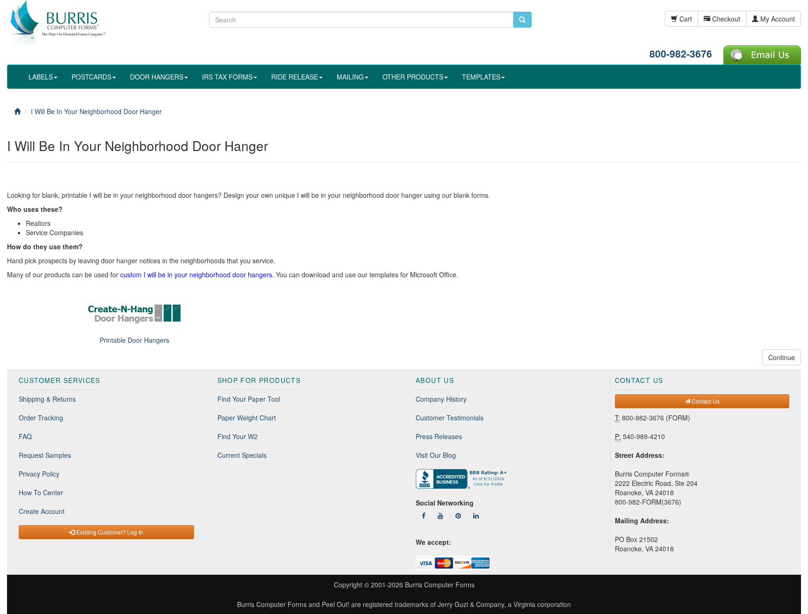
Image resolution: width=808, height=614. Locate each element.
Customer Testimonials (449, 417)
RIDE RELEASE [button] (294, 76)
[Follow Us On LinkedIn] (476, 515)
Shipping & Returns (47, 399)
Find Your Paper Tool (248, 399)
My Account (776, 18)
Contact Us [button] (705, 401)
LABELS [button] (41, 76)
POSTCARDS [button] (91, 76)
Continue (781, 357)
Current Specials (242, 455)
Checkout (725, 18)
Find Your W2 (237, 436)
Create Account (42, 511)
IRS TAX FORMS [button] (227, 76)
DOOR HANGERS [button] (156, 76)
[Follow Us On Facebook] (424, 515)
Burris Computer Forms (440, 584)
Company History (441, 399)
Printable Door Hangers (134, 340)
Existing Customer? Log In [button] (109, 532)
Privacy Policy (39, 473)
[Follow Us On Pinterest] (458, 515)
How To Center (41, 492)
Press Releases (439, 436)
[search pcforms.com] (522, 20)
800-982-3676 (680, 53)
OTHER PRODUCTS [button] (412, 76)
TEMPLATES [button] (481, 76)
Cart (685, 18)
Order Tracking (41, 417)
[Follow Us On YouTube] (440, 515)
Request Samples (45, 455)
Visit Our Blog (436, 455)
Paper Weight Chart (246, 417)
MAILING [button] (350, 76)
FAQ (25, 436)
